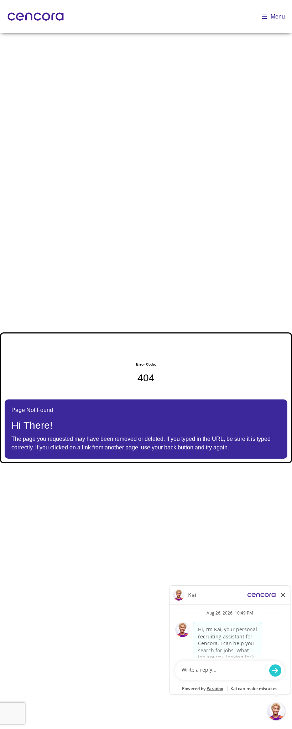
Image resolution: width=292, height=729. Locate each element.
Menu (278, 17)
